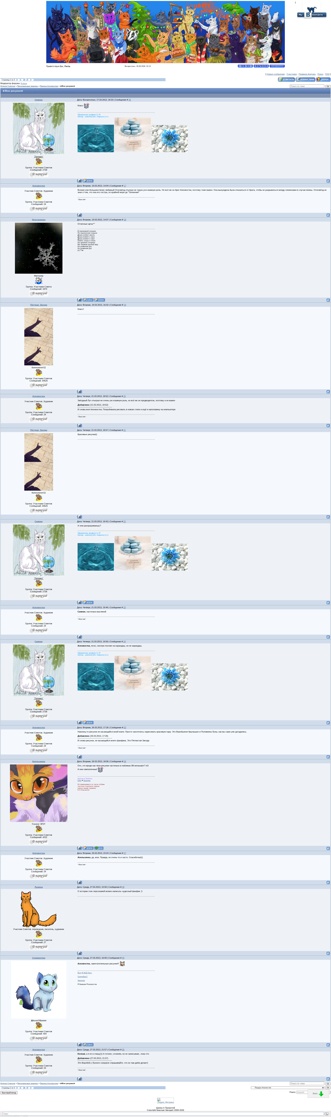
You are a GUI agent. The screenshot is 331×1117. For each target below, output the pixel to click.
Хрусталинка (38, 219)
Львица (39, 887)
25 (125, 727)
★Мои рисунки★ (67, 86)
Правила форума (307, 74)
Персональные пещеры (27, 86)
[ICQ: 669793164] (98, 848)
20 (124, 396)
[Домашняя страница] (88, 180)
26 (125, 761)
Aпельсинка (38, 761)
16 (130, 100)
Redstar (24, 83)
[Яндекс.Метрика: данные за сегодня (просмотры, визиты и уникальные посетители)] (165, 1101)
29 (123, 958)
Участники (292, 74)
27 (125, 853)
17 (125, 186)
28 (123, 887)
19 (125, 305)
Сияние (39, 100)
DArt (79, 780)
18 (125, 219)
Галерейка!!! (83, 977)
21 (124, 430)
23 (124, 607)
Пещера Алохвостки (49, 86)
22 (124, 521)
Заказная (81, 980)
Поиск (320, 74)
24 (124, 641)
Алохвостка (38, 186)
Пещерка (86, 780)
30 (123, 1049)
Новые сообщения (276, 74)
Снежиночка (38, 958)
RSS (327, 74)
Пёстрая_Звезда (38, 305)
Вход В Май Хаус (85, 973)
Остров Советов (7, 86)
